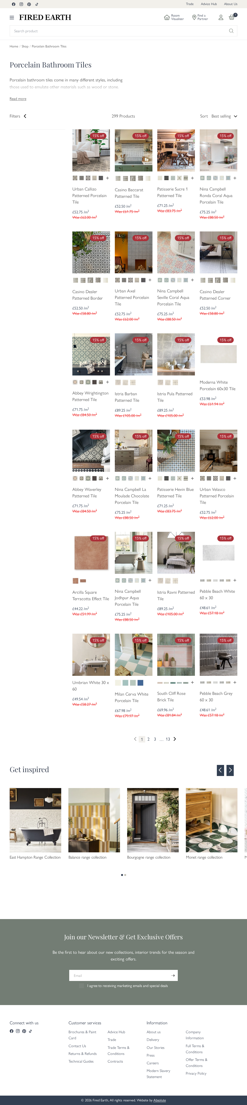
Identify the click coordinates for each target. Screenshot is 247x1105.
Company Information (195, 1035)
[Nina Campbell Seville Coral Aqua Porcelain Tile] (176, 252)
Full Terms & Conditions (195, 1049)
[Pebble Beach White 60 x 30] (218, 552)
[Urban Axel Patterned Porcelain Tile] (133, 252)
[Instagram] (21, 4)
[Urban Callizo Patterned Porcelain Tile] (91, 149)
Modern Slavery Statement (158, 1073)
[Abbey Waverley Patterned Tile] (91, 450)
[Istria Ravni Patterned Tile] (176, 552)
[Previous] (220, 770)
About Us (230, 4)
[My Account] (221, 17)
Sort (204, 116)
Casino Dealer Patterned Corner (215, 295)
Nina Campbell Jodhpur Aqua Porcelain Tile (128, 598)
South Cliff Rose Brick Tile (171, 697)
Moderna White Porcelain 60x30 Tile (217, 385)
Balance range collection (87, 857)
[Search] (231, 30)
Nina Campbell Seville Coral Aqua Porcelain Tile (173, 297)
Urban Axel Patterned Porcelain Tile (132, 297)
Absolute (159, 1100)
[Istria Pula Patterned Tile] (176, 354)
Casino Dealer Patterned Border (87, 295)
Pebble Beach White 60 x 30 (217, 594)
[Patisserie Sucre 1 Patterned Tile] (176, 149)
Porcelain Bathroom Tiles (49, 46)
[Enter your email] (173, 975)
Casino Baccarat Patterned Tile (129, 193)
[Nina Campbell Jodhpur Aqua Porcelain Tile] (133, 552)
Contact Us (77, 1046)
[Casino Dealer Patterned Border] (91, 252)
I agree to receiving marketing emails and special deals (127, 985)
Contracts (115, 1061)
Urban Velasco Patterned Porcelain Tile (217, 496)
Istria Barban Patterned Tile (127, 397)
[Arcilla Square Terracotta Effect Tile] (91, 552)
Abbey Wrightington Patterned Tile (90, 396)
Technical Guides (81, 1061)
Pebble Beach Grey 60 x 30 (216, 697)
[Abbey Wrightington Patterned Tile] (91, 354)
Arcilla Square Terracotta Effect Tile (90, 595)
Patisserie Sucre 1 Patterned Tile (172, 192)
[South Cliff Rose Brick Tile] (176, 654)
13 (168, 739)
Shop (25, 46)
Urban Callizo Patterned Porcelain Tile (89, 195)
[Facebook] (13, 4)
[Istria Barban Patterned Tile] (133, 354)
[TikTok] (37, 4)
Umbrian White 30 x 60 (90, 686)
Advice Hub (209, 4)
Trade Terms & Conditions (119, 1050)
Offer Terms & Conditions (196, 1062)
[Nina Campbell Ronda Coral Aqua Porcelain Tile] (218, 149)
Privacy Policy (196, 1073)
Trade (190, 4)
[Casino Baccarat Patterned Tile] (133, 149)
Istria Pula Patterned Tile (174, 397)
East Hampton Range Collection (35, 857)
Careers (153, 1063)
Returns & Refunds (83, 1053)
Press (151, 1055)
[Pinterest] (29, 4)
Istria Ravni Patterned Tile (176, 595)
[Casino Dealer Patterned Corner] (218, 252)
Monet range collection (204, 857)
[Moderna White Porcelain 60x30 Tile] (218, 354)
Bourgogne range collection (148, 857)
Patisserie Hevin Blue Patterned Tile (175, 493)
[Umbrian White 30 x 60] (91, 654)
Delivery (153, 1039)
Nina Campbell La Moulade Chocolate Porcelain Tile (132, 496)
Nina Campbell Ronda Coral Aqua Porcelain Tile (216, 195)
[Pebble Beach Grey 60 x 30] (218, 654)
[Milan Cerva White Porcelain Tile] (133, 654)
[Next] (174, 739)
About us (154, 1032)
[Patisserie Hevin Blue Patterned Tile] (176, 450)
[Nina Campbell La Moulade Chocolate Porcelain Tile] (133, 450)
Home (14, 46)
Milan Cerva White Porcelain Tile (131, 697)
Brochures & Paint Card (82, 1035)
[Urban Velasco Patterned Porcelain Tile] (218, 450)
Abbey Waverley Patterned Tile (86, 493)
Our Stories (156, 1047)
